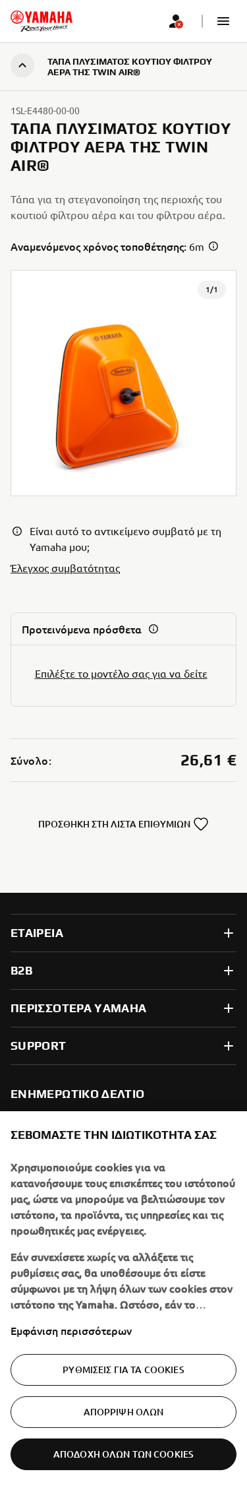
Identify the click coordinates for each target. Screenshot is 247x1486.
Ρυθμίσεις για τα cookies (123, 1369)
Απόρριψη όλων (124, 1411)
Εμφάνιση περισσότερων (71, 1330)
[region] (123, 1298)
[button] (223, 21)
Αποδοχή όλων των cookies (123, 1454)
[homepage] (41, 21)
